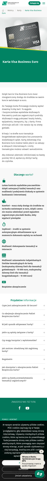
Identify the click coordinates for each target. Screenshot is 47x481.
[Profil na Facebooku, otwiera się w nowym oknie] (20, 408)
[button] (43, 3)
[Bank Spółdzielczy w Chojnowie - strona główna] (10, 3)
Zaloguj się (35, 3)
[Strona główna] (3, 10)
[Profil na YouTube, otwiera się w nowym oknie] (27, 408)
